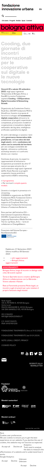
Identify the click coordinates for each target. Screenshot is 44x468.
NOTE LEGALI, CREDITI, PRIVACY (14, 340)
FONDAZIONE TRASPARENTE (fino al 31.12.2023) (21, 331)
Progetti (12, 20)
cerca (3, 16)
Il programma (8, 181)
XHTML (31, 428)
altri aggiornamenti (20, 258)
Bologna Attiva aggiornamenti (15, 261)
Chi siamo (5, 20)
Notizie (18, 20)
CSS (38, 428)
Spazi (23, 20)
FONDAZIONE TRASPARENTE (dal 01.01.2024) (20, 335)
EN (40, 9)
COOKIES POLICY (8, 345)
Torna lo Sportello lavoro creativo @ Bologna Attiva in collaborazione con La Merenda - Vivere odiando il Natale (21, 279)
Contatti (29, 20)
